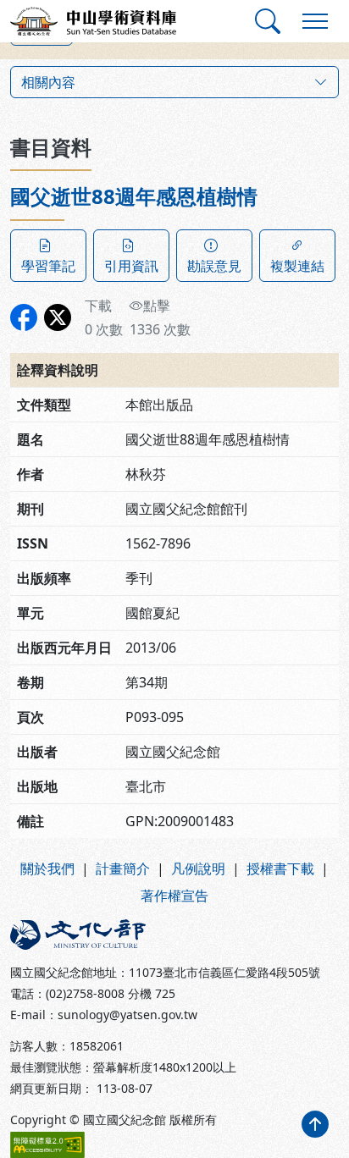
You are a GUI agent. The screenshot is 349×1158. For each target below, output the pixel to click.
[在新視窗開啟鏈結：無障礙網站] (47, 1145)
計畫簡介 (123, 868)
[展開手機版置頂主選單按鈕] (315, 21)
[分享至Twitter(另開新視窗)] (57, 317)
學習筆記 (48, 265)
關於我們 (47, 868)
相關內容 (48, 82)
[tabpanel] (174, 511)
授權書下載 (280, 868)
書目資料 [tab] (50, 147)
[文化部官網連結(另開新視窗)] (87, 934)
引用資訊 (131, 265)
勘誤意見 (214, 265)
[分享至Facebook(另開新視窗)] (23, 317)
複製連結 (297, 265)
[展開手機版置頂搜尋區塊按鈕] (267, 21)
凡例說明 (198, 868)
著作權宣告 (174, 895)
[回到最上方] (315, 1124)
